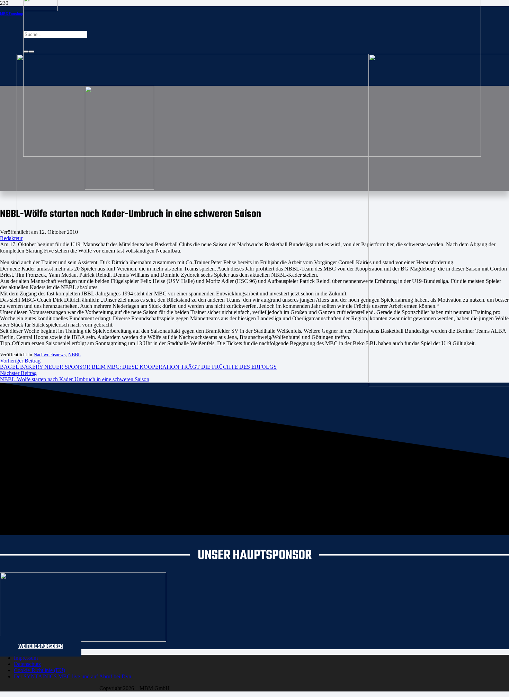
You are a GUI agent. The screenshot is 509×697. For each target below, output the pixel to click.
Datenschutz (27, 664)
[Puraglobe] (83, 640)
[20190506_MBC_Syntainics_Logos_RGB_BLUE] (193, 381)
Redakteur (11, 238)
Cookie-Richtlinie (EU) (39, 670)
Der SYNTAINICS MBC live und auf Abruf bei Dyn (72, 676)
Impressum (26, 658)
